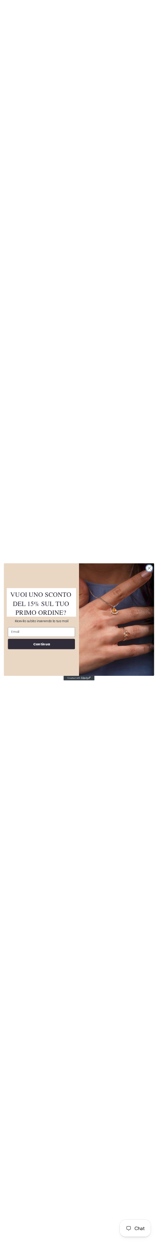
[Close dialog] (149, 568)
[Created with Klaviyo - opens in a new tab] (79, 678)
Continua (41, 644)
